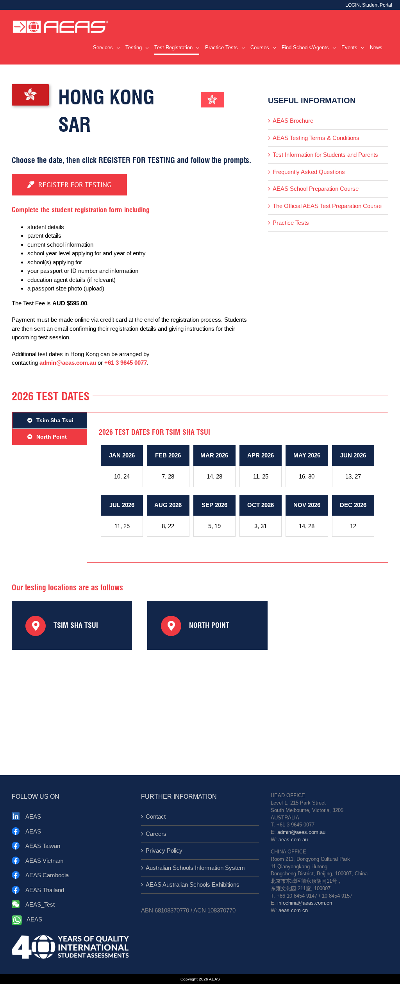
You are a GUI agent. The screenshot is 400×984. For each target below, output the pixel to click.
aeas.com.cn (293, 910)
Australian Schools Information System (195, 867)
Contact (156, 816)
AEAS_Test (40, 904)
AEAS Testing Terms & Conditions (316, 137)
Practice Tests (291, 222)
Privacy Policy (164, 850)
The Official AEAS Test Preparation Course (327, 206)
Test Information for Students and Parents (325, 154)
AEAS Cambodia (47, 875)
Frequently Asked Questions (309, 171)
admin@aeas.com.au (67, 362)
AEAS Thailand (44, 890)
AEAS (33, 816)
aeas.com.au (293, 839)
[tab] (49, 420)
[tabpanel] (237, 487)
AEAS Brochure (293, 120)
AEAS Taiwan (42, 845)
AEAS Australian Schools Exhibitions (192, 884)
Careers (156, 833)
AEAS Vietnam (44, 860)
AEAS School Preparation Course (316, 188)
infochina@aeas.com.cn (304, 903)
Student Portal (377, 5)
